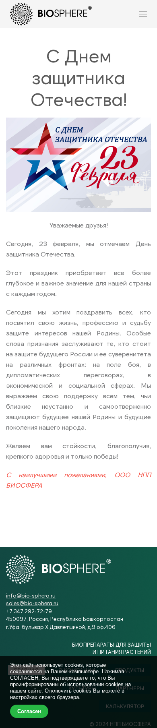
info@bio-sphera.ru (31, 595)
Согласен (29, 711)
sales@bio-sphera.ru (32, 603)
